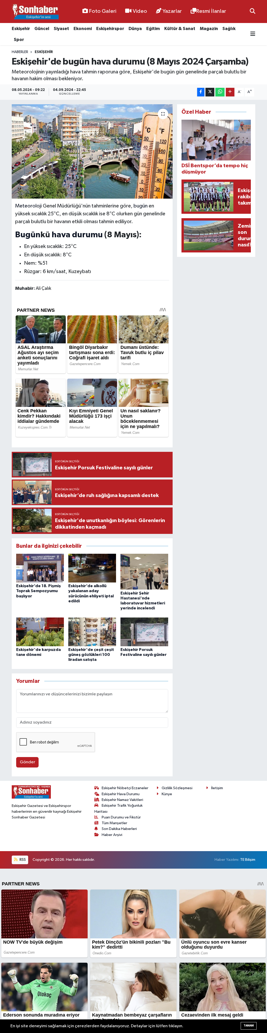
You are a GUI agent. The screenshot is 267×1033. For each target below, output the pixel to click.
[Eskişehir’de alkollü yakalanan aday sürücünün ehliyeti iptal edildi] (92, 568)
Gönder (27, 762)
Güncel (41, 28)
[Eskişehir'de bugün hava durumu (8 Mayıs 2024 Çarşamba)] (92, 151)
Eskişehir (21, 28)
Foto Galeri (102, 11)
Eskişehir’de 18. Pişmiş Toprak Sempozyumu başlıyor (38, 591)
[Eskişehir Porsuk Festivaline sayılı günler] (144, 632)
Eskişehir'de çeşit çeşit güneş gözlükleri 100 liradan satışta (91, 655)
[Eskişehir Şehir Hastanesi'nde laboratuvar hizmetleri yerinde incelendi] (144, 571)
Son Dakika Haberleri (119, 829)
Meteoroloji (28, 206)
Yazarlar (172, 11)
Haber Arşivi (112, 835)
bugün (141, 206)
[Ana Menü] (252, 34)
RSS (22, 860)
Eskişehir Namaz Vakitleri (122, 800)
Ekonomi (83, 28)
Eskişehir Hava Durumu (120, 794)
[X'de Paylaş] (209, 92)
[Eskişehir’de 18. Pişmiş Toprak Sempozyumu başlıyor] (40, 568)
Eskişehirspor (110, 28)
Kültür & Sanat (179, 28)
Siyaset (61, 28)
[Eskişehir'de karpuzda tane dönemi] (40, 632)
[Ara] (252, 11)
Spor (19, 39)
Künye (167, 794)
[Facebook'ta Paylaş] (200, 92)
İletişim (217, 788)
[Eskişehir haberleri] (35, 11)
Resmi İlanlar (211, 11)
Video (140, 11)
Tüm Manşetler (114, 823)
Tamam (249, 1025)
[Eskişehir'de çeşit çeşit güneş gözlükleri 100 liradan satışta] (92, 632)
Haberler (20, 52)
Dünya (135, 28)
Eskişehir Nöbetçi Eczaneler (125, 788)
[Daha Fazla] (230, 92)
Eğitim (153, 28)
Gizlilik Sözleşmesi (177, 788)
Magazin (209, 28)
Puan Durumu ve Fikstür (121, 817)
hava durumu (77, 235)
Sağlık (228, 28)
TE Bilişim (247, 860)
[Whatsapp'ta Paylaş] (219, 92)
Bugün (27, 235)
